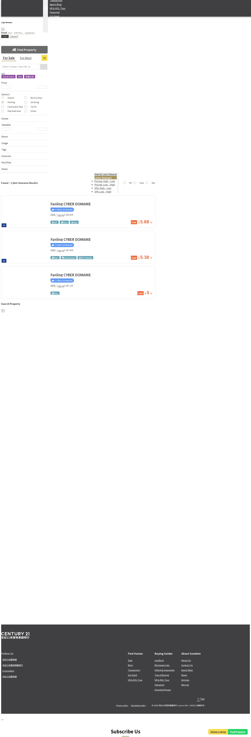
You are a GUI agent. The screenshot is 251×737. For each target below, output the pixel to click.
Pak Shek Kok (14, 110)
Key (153, 182)
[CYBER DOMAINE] (24, 212)
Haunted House (163, 689)
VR (44, 57)
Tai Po (34, 106)
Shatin (11, 97)
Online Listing (218, 732)
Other (33, 110)
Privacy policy (122, 705)
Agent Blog (56, 4)
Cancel (13, 36)
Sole (142, 182)
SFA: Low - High (102, 191)
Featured (55, 12)
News (184, 675)
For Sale (9, 58)
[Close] (2, 719)
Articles (185, 679)
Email (4, 32)
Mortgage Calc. (58, 24)
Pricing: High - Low (104, 181)
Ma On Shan (36, 97)
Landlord (159, 660)
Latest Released (103, 177)
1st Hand (54, 16)
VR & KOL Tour (58, 8)
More (52, 28)
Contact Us (187, 665)
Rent (130, 665)
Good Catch (68, 257)
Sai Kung (35, 102)
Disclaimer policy (138, 705)
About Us (186, 660)
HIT (54, 222)
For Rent (26, 58)
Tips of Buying (162, 675)
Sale (134, 222)
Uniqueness (56, 20)
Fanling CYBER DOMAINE (71, 203)
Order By (105, 174)
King (74, 222)
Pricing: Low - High (104, 184)
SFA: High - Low (102, 188)
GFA (53, 215)
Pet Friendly (85, 257)
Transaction (134, 670)
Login (4, 36)
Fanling (11, 102)
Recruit (185, 684)
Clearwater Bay (15, 106)
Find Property (238, 732)
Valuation (159, 684)
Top (201, 699)
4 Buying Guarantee (165, 670)
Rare (64, 222)
